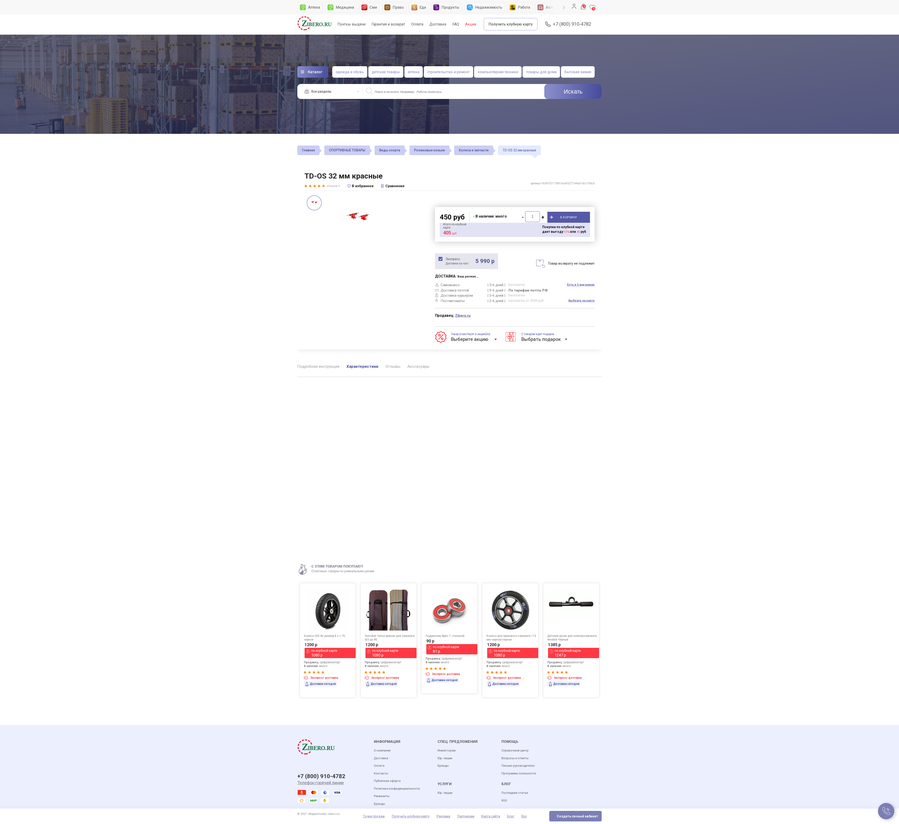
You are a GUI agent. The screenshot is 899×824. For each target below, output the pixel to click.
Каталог (315, 72)
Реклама (443, 816)
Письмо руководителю (518, 765)
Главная (308, 150)
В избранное (363, 186)
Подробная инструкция (318, 366)
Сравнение (395, 186)
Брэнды (379, 804)
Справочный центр (515, 750)
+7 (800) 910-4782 (572, 24)
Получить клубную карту (511, 24)
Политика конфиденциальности (397, 788)
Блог (510, 816)
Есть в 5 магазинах (581, 284)
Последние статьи (514, 793)
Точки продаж (374, 816)
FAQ (455, 24)
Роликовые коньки (429, 150)
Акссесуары (418, 366)
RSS (504, 800)
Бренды (443, 765)
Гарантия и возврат (388, 24)
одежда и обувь (350, 72)
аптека (413, 72)
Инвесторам (447, 750)
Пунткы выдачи (351, 24)
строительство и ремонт (448, 72)
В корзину (568, 217)
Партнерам (465, 816)
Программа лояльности (518, 773)
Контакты (381, 773)
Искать (573, 91)
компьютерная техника (498, 72)
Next (564, 7)
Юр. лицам (445, 758)
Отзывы (392, 366)
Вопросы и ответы (515, 758)
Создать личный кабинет (577, 816)
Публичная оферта (387, 781)
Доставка (437, 24)
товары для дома (541, 72)
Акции (470, 24)
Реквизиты (382, 796)
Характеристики (362, 366)
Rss (524, 816)
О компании (382, 750)
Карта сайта (490, 816)
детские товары (386, 72)
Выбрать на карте (581, 300)
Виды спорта (389, 150)
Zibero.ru (463, 316)
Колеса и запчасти (474, 150)
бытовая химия (577, 72)
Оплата (417, 24)
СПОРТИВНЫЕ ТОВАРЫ (347, 150)
